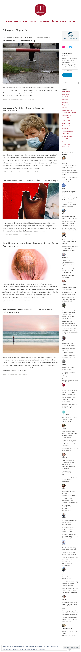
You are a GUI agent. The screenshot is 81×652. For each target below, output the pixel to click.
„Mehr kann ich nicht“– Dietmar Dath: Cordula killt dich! (68, 473)
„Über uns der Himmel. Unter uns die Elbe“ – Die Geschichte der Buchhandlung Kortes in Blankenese (70, 561)
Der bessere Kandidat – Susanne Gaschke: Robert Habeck (68, 577)
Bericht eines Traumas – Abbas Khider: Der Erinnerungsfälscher (69, 350)
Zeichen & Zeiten (67, 147)
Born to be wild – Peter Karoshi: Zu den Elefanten (69, 217)
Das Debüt (65, 102)
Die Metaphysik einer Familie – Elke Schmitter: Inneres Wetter (70, 179)
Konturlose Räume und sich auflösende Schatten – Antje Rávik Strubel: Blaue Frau (70, 406)
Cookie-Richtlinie (41, 649)
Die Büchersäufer (67, 110)
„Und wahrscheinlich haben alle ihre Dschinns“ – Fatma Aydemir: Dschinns (69, 604)
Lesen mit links (66, 120)
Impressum (63, 21)
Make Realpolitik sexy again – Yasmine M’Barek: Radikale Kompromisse (70, 248)
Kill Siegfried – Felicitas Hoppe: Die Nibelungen (68, 356)
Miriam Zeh (65, 128)
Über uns (55, 21)
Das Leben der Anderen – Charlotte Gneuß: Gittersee (69, 192)
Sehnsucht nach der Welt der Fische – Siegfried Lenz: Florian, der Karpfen (70, 536)
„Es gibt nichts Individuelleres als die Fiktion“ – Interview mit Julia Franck (68, 263)
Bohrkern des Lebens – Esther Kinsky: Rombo (68, 344)
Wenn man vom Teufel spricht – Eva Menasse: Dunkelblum (68, 493)
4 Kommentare (13, 374)
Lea (5, 374)
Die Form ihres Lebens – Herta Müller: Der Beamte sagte (30, 181)
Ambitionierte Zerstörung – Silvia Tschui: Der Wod (69, 293)
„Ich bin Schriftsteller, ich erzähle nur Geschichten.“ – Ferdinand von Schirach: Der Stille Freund (70, 331)
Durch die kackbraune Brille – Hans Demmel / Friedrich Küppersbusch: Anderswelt (70, 590)
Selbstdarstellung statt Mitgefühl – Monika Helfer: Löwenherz (68, 529)
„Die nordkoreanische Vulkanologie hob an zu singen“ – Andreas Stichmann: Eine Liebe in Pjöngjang (68, 464)
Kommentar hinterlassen (17, 99)
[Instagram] (63, 47)
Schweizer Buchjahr (67, 136)
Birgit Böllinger (66, 91)
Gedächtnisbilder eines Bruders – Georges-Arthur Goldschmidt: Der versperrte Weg (69, 434)
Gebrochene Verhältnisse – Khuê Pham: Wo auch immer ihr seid (69, 399)
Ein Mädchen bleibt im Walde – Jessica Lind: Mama (70, 229)
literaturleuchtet (66, 126)
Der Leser (64, 107)
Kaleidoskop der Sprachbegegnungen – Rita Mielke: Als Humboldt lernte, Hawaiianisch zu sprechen (70, 611)
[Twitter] (70, 47)
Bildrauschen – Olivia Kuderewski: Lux (68, 368)
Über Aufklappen (44, 21)
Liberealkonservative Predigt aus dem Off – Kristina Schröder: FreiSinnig (70, 583)
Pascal (6, 234)
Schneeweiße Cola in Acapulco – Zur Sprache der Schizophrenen (69, 204)
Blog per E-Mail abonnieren (67, 54)
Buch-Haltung (66, 97)
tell (63, 141)
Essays (25, 21)
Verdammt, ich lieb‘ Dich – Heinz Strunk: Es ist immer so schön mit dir (69, 270)
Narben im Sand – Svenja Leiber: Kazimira (69, 288)
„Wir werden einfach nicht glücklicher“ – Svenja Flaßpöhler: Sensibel (69, 223)
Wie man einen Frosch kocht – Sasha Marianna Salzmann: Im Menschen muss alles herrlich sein (70, 443)
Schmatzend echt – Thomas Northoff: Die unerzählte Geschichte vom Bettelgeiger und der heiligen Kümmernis (70, 314)
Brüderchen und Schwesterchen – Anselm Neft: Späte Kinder (69, 165)
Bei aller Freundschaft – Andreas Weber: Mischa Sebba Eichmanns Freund (69, 323)
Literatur (9, 21)
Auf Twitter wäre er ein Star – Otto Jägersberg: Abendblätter (70, 633)
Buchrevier (65, 99)
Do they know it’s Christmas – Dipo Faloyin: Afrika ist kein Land (70, 241)
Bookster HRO (66, 94)
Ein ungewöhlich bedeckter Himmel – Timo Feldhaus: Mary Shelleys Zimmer (70, 392)
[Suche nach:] (70, 82)
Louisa (5, 99)
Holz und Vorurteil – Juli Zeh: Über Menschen (70, 449)
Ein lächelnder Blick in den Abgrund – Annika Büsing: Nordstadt (69, 522)
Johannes (6, 171)
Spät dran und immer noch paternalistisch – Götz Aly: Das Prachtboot (69, 619)
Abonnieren (67, 75)
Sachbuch (17, 21)
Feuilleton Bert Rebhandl (69, 112)
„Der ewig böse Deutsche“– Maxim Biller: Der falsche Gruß (70, 479)
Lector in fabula (66, 118)
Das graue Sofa (66, 105)
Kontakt (72, 21)
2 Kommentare (14, 234)
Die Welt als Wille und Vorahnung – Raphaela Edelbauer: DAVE (68, 299)
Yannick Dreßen (66, 144)
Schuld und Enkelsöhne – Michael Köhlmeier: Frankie (69, 553)
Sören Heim (65, 133)
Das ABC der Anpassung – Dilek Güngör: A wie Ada (69, 548)
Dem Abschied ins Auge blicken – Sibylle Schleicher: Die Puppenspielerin (70, 172)
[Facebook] (67, 47)
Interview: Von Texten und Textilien (68, 276)
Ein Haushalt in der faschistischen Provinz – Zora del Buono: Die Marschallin (69, 508)
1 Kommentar (14, 301)
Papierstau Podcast (67, 131)
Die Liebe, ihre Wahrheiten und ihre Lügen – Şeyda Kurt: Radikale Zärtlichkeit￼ (70, 198)
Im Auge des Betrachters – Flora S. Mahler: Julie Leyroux (69, 374)
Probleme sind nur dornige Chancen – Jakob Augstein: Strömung (69, 419)
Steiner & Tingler (66, 139)
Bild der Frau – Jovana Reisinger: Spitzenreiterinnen (70, 380)
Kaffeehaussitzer (66, 115)
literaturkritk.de (66, 123)
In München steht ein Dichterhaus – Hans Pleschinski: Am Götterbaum (70, 500)
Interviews (33, 21)
